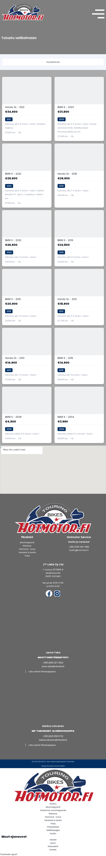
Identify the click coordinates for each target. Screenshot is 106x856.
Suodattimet (53, 62)
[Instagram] (57, 593)
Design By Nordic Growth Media (53, 766)
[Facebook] (49, 593)
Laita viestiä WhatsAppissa (42, 671)
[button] (53, 854)
